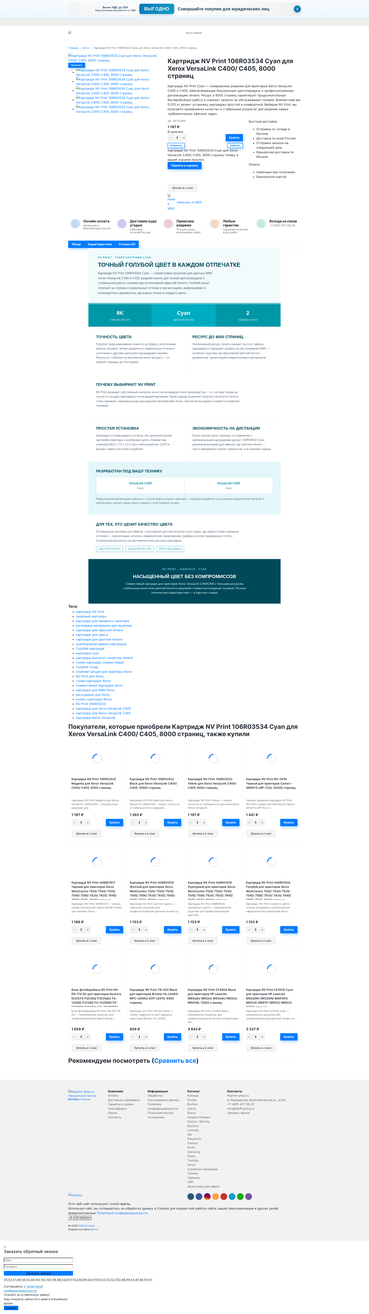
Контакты (176, 21)
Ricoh (191, 1147)
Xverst (94, 1229)
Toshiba (192, 1160)
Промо (188, 21)
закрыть (11, 1308)
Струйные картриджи (202, 1169)
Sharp (191, 1156)
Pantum (192, 1143)
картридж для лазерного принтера (102, 621)
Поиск (231, 33)
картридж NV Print (90, 612)
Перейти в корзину (184, 165)
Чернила (193, 1178)
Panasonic (194, 1139)
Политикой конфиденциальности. (122, 1213)
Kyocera (192, 1126)
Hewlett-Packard (198, 1117)
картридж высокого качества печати (104, 658)
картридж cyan (87, 653)
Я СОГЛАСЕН (80, 1218)
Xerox (85, 47)
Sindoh (192, 1100)
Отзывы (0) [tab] (127, 244)
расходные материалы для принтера (104, 625)
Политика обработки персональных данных (222, 21)
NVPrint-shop (86, 1225)
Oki (189, 1134)
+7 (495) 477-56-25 (240, 1104)
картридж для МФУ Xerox (95, 690)
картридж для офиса (92, 635)
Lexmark (193, 1130)
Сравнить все (175, 1060)
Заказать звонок (238, 1113)
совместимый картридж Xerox (99, 685)
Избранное (176, 145)
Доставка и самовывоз (94, 21)
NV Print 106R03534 (91, 704)
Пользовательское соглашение (272, 21)
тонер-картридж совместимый (100, 662)
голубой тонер (87, 667)
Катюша (192, 1095)
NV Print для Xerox (90, 676)
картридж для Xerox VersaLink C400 (103, 708)
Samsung (193, 1152)
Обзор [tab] (76, 244)
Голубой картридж (90, 648)
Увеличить (76, 65)
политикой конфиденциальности (23, 1288)
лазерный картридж (91, 616)
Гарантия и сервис (121, 21)
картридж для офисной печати (99, 630)
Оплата (72, 21)
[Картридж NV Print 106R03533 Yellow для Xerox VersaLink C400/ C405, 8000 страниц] (213, 758)
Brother (192, 1104)
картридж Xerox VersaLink (96, 718)
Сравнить (235, 145)
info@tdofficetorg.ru (241, 1108)
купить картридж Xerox (94, 699)
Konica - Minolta (198, 1121)
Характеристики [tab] (100, 244)
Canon (191, 1108)
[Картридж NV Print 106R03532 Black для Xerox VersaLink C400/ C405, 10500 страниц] (155, 758)
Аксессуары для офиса (203, 1186)
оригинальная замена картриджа (101, 644)
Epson (191, 1113)
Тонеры (192, 1173)
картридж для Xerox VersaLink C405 (103, 713)
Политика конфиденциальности (315, 21)
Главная (73, 47)
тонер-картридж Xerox (93, 681)
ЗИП (190, 1182)
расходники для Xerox (93, 695)
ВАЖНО (143, 21)
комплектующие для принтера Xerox (104, 672)
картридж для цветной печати (99, 639)
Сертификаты (159, 21)
